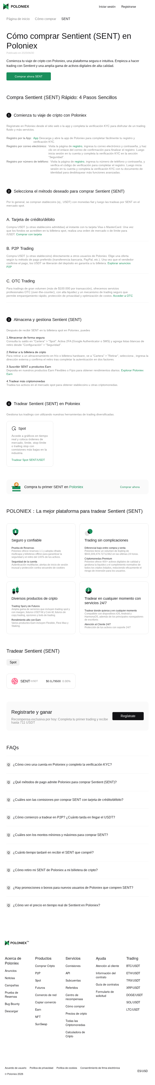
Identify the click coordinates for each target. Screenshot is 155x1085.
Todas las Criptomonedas (75, 1023)
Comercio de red (46, 995)
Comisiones (73, 966)
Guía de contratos (107, 984)
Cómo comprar (45, 19)
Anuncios (11, 971)
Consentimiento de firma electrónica (100, 1067)
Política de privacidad (41, 1067)
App (35, 138)
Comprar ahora (130, 487)
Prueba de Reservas (11, 994)
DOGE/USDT (134, 995)
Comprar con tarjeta (29, 234)
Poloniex (16, 6)
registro (77, 146)
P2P (37, 973)
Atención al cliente (107, 966)
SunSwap (41, 1024)
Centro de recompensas (74, 997)
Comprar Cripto (45, 966)
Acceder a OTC (123, 295)
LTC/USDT (133, 1009)
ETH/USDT (133, 973)
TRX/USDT (133, 980)
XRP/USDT (133, 988)
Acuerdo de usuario (15, 1067)
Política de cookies (67, 1067)
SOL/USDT (133, 1002)
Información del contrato (106, 975)
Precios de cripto (76, 1013)
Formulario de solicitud (105, 994)
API (68, 973)
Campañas (12, 985)
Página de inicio (18, 19)
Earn (38, 1009)
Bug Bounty (12, 1004)
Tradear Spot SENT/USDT (28, 459)
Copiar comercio (45, 1002)
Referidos (72, 988)
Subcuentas (73, 980)
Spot (13, 662)
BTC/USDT (133, 966)
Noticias (10, 978)
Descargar (11, 1011)
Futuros (40, 988)
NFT (38, 1017)
